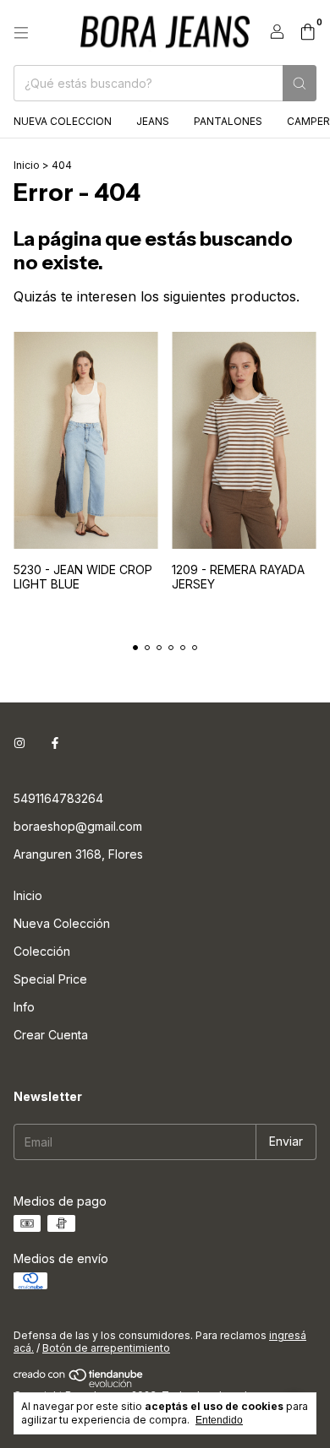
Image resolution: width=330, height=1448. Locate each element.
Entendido (219, 1420)
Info (24, 1007)
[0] (307, 33)
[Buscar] (299, 83)
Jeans (152, 121)
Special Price (50, 979)
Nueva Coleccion (63, 121)
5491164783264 (58, 798)
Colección (42, 951)
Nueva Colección (62, 923)
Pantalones (228, 121)
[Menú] (21, 33)
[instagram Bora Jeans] (19, 743)
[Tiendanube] (79, 1383)
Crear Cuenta (51, 1035)
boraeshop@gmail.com (78, 826)
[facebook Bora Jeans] (55, 743)
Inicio (27, 165)
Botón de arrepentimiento (106, 1348)
